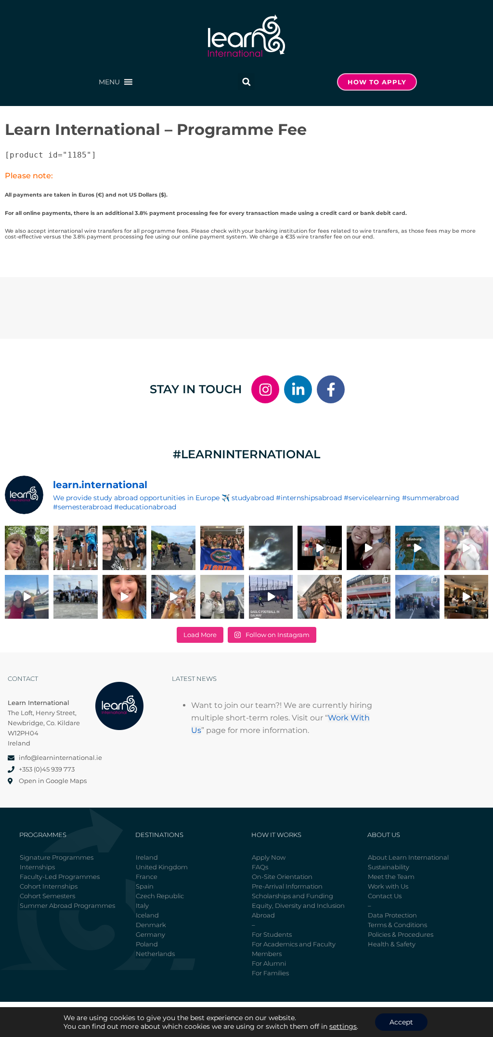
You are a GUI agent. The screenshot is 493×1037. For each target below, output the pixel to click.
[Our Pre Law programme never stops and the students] (319, 597)
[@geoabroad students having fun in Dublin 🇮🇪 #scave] (75, 548)
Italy (142, 905)
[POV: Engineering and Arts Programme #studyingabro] (368, 548)
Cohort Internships (49, 886)
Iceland (147, 915)
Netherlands (155, 953)
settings (343, 1026)
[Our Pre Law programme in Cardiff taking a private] (368, 597)
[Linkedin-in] (298, 389)
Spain (145, 886)
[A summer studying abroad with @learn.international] (319, 548)
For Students (272, 934)
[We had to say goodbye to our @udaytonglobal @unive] (222, 597)
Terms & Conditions (397, 925)
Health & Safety (391, 944)
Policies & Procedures (400, 934)
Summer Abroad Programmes (67, 905)
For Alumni (269, 963)
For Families (270, 973)
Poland (147, 944)
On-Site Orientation (282, 876)
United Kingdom (162, 867)
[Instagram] (265, 389)
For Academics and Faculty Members (294, 948)
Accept (401, 1022)
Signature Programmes (56, 857)
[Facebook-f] (331, 389)
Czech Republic (160, 896)
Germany (150, 934)
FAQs (260, 867)
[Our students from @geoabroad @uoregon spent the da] (124, 548)
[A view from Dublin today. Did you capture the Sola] (271, 548)
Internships (37, 867)
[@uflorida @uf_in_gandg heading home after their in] (222, 548)
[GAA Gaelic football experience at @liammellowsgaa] (417, 597)
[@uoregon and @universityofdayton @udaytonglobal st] (271, 597)
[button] (109, 82)
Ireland (147, 857)
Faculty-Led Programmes (60, 876)
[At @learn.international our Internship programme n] (466, 597)
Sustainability (388, 867)
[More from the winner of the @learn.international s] (417, 548)
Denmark (151, 925)
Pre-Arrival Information (287, 886)
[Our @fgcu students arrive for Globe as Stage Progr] (75, 597)
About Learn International (408, 857)
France (146, 876)
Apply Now (268, 857)
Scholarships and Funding (292, 896)
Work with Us (388, 886)
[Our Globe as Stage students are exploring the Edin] (173, 548)
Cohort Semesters (47, 896)
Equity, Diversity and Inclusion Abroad (298, 910)
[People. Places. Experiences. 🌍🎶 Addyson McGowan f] (124, 597)
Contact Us (385, 896)
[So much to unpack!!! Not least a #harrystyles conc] (173, 597)
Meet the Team (391, 876)
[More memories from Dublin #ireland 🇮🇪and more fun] (27, 548)
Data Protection (392, 915)
